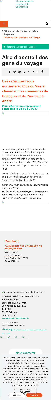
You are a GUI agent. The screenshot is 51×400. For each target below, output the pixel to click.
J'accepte (34, 395)
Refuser (16, 395)
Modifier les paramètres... (25, 391)
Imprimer (19, 72)
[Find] (47, 24)
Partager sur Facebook (9, 72)
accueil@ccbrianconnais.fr (15, 318)
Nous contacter (25, 353)
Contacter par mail (13, 255)
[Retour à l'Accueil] (25, 4)
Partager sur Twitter (14, 72)
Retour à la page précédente (21, 46)
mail (24, 72)
